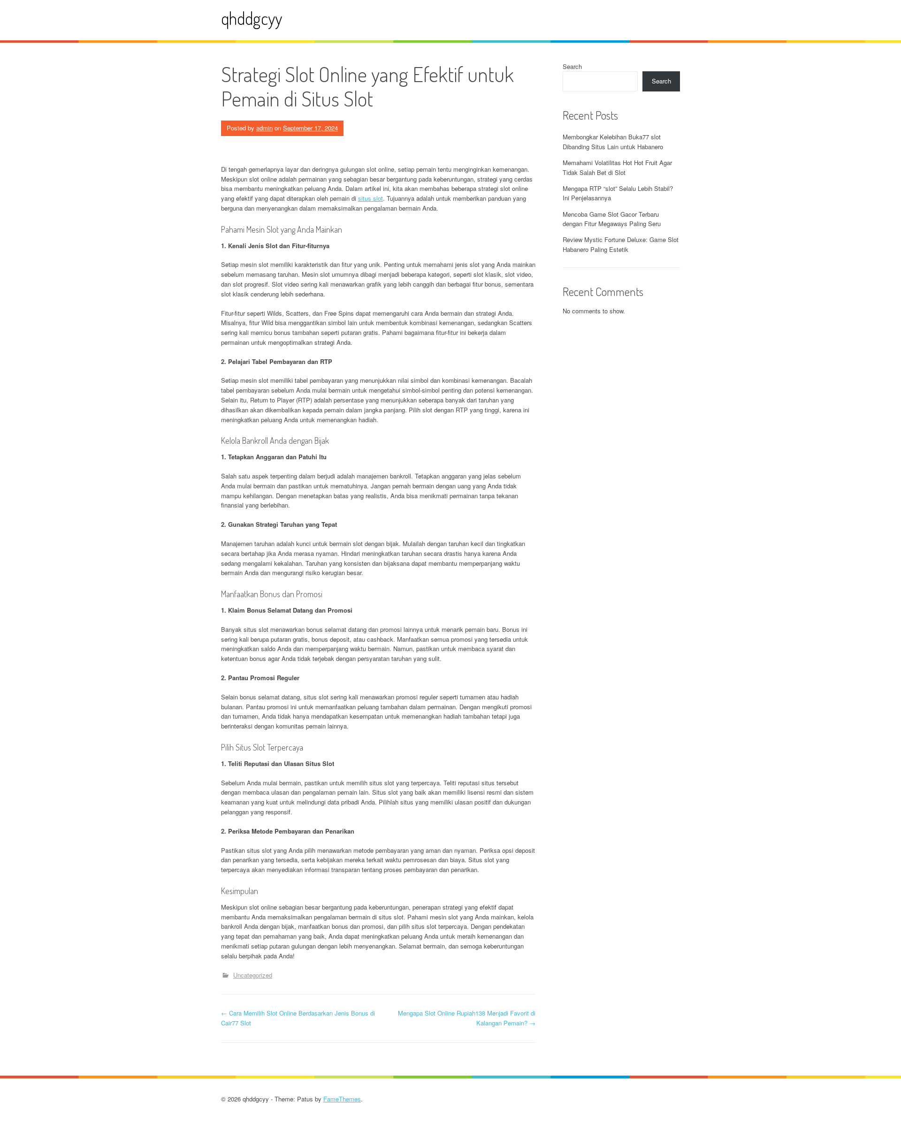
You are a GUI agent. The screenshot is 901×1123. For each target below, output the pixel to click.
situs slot (370, 198)
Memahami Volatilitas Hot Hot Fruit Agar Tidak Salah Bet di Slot (617, 167)
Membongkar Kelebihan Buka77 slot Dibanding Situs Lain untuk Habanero (613, 141)
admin (264, 127)
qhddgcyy (251, 18)
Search (572, 66)
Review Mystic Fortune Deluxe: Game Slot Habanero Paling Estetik (621, 244)
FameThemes (342, 1098)
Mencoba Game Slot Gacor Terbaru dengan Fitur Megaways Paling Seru (612, 219)
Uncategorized (252, 975)
